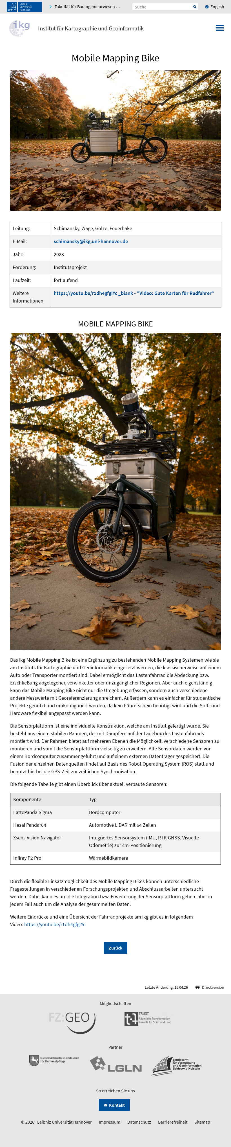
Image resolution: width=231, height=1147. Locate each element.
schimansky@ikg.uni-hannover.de (91, 241)
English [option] (217, 6)
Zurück (115, 948)
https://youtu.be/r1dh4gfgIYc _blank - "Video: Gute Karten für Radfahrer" (134, 293)
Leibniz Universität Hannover (64, 1122)
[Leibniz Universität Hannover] (24, 7)
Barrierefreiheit (172, 1122)
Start (195, 6)
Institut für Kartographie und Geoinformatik (91, 28)
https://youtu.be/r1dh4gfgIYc (54, 924)
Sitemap (202, 1122)
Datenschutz (139, 1122)
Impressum (109, 1122)
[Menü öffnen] (219, 29)
